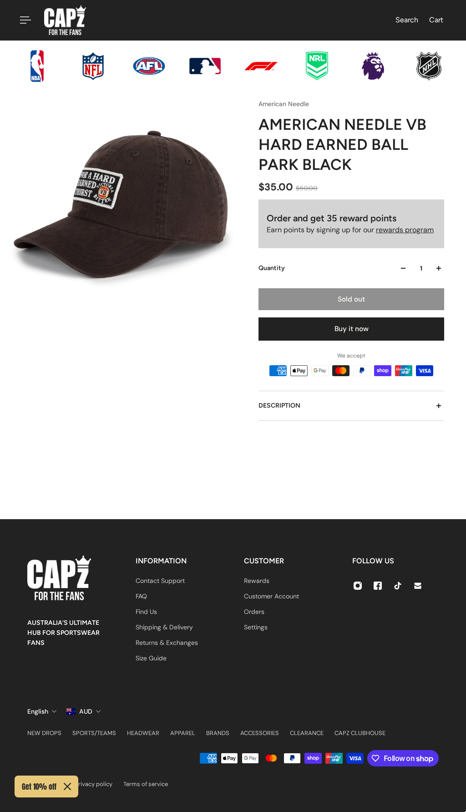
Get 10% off (39, 786)
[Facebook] (378, 586)
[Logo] (65, 20)
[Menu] (24, 20)
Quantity (271, 268)
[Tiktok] (398, 586)
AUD (85, 711)
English (37, 711)
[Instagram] (358, 586)
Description (279, 405)
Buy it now (351, 328)
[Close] (67, 786)
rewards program (405, 230)
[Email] (418, 586)
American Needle (283, 104)
